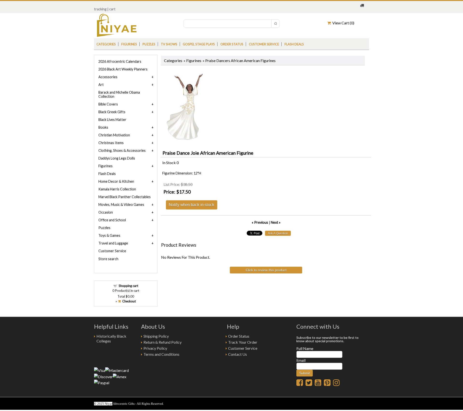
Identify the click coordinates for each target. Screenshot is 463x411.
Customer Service (264, 44)
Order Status (238, 336)
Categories (106, 44)
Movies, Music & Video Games (121, 204)
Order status (231, 44)
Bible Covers (108, 104)
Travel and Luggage (113, 243)
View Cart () (342, 23)
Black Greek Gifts (111, 112)
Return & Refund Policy (162, 342)
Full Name (304, 348)
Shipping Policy (156, 336)
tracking (100, 9)
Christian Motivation (114, 135)
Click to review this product (266, 270)
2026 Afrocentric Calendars (119, 61)
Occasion (105, 212)
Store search (108, 259)
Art (101, 85)
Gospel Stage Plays (199, 44)
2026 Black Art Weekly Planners (123, 69)
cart (112, 9)
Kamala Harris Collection (117, 189)
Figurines (129, 44)
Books (103, 127)
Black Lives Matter (112, 120)
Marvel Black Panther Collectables (124, 197)
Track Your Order (242, 342)
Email (301, 360)
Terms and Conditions (161, 354)
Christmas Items (111, 143)
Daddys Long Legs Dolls (116, 158)
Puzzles (149, 44)
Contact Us (237, 354)
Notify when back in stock (191, 204)
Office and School (112, 220)
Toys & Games (109, 235)
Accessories (107, 77)
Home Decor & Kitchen (116, 181)
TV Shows (169, 44)
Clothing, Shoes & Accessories (122, 150)
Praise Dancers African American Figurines (240, 60)
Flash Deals (294, 44)
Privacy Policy (155, 348)
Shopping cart (128, 286)
